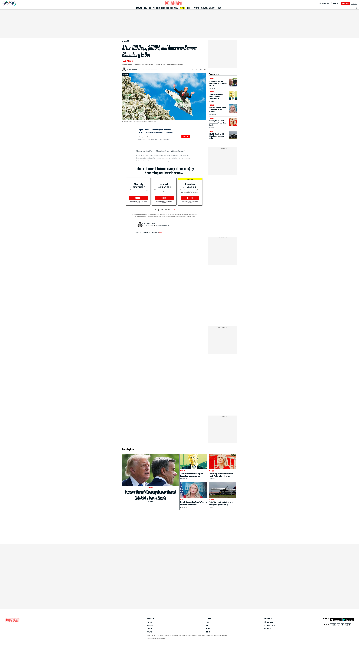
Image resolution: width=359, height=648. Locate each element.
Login (173, 210)
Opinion (189, 8)
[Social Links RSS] (346, 625)
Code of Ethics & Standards (187, 635)
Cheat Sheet (148, 8)
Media (163, 8)
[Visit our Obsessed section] (15, 3)
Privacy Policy (166, 139)
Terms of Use (158, 139)
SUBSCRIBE (345, 3)
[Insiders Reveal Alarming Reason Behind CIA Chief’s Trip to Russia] (233, 86)
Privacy (176, 635)
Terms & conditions (207, 635)
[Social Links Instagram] (338, 625)
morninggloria (149, 225)
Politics (182, 8)
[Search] (357, 8)
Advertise (166, 635)
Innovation (204, 8)
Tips (158, 635)
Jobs (161, 635)
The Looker (156, 8)
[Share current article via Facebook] (192, 69)
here (160, 232)
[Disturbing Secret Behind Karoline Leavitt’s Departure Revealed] (233, 125)
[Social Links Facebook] (331, 625)
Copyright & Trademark (220, 635)
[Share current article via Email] (200, 69)
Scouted (219, 8)
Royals (176, 8)
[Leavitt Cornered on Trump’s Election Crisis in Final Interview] (233, 112)
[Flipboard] (349, 625)
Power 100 (196, 8)
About (148, 635)
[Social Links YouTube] (342, 625)
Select (138, 198)
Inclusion (198, 635)
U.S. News (212, 8)
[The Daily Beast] (174, 3)
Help (171, 635)
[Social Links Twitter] (334, 625)
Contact (153, 635)
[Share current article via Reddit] (204, 69)
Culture (208, 628)
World (207, 625)
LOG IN (354, 3)
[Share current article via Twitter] (196, 69)
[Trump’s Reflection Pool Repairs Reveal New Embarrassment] (233, 99)
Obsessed (169, 8)
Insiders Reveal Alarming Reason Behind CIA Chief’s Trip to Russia (150, 495)
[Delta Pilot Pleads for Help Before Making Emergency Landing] (233, 138)
